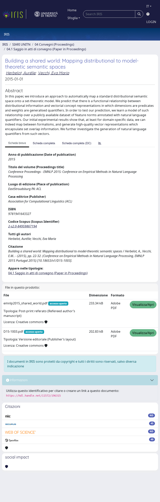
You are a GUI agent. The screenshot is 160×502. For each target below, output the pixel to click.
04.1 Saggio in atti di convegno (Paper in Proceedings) (46, 49)
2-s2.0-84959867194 (22, 226)
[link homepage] (14, 14)
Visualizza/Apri (143, 304)
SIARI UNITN (21, 44)
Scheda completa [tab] (44, 143)
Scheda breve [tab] (17, 143)
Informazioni (18, 380)
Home (72, 10)
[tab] (100, 143)
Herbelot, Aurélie (21, 72)
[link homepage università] (46, 14)
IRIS (5, 44)
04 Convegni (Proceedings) (54, 44)
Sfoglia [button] (73, 18)
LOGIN (151, 22)
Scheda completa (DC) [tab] (76, 143)
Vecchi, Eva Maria (53, 72)
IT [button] (147, 6)
